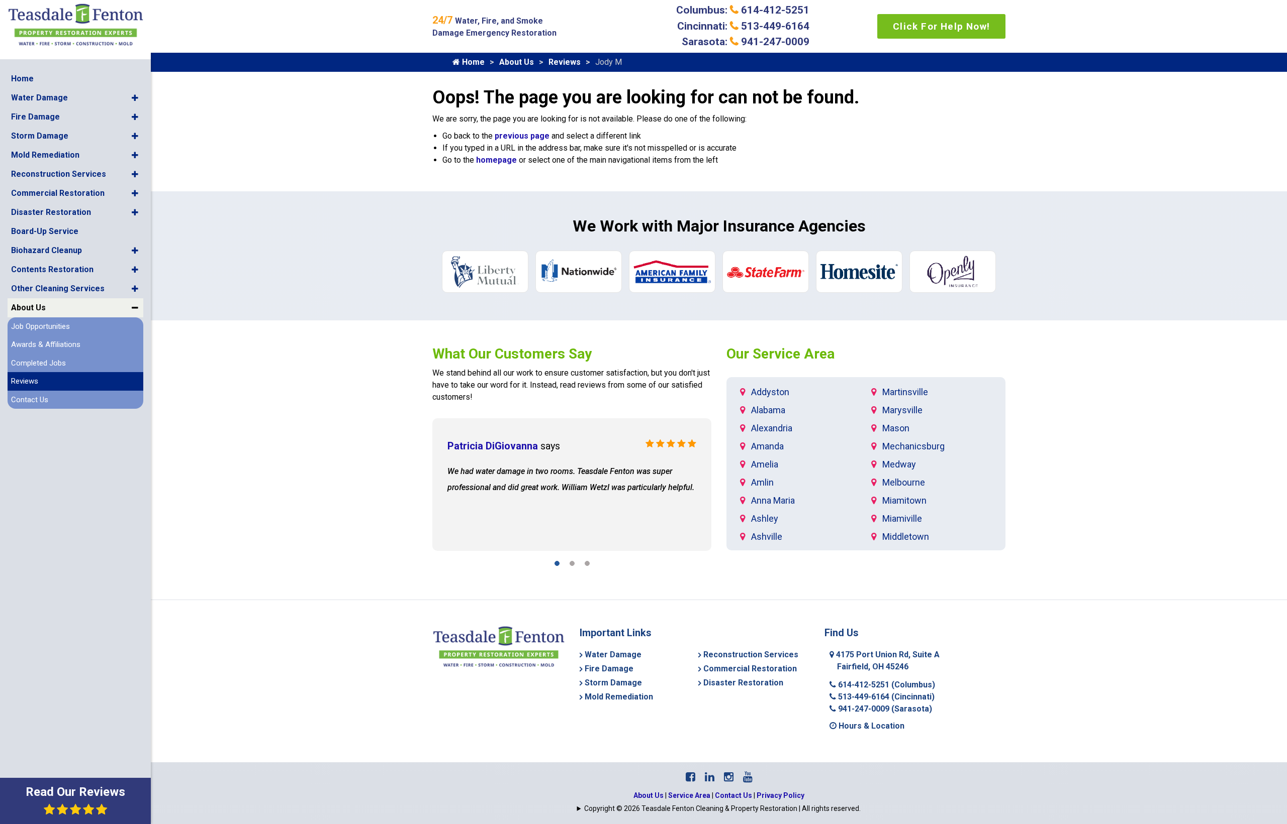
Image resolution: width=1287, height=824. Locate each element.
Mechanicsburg (913, 446)
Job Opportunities (40, 326)
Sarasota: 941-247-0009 (745, 42)
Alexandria (771, 428)
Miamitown (904, 500)
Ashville (766, 536)
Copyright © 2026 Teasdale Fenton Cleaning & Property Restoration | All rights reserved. (722, 808)
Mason (895, 428)
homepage (496, 160)
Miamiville (902, 518)
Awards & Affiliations (45, 344)
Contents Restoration (52, 269)
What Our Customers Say (512, 353)
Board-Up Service (44, 231)
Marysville (902, 410)
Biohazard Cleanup (46, 250)
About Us (28, 307)
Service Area (689, 795)
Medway (899, 464)
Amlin (762, 482)
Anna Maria (773, 500)
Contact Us (29, 399)
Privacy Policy (780, 795)
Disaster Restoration (51, 212)
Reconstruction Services (58, 174)
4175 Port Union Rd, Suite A (887, 660)
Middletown (905, 536)
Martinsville (905, 392)
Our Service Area (780, 353)
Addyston (770, 392)
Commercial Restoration (58, 193)
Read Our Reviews (75, 792)
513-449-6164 (885, 696)
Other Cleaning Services (58, 288)
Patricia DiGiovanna (492, 446)
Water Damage (39, 97)
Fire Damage (35, 117)
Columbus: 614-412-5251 (742, 10)
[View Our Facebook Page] (690, 777)
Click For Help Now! (941, 26)
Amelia (764, 464)
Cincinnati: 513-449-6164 (743, 26)
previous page (522, 136)
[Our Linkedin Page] (709, 777)
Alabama (768, 410)
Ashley (764, 518)
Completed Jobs (38, 363)
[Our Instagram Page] (728, 777)
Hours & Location (870, 726)
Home (22, 78)
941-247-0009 (884, 709)
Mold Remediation (45, 155)
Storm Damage (39, 136)
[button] (135, 98)
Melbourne (903, 482)
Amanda (767, 446)
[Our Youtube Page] (748, 777)
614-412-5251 (885, 684)
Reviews (24, 381)
